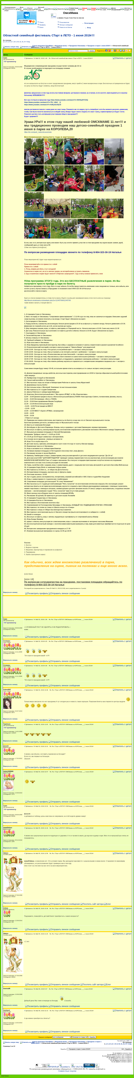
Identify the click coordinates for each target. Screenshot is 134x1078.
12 (22, 41)
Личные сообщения (66, 25)
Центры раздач (127, 8)
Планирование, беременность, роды (10, 9)
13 (25, 41)
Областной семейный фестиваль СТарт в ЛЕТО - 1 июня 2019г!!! (48, 35)
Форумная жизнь (61, 45)
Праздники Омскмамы (77, 45)
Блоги (41, 27)
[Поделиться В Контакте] (124, 50)
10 (18, 41)
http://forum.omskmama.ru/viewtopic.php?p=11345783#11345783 (47, 300)
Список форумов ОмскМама (42, 45)
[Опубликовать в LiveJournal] (112, 50)
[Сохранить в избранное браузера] (129, 50)
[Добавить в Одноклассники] (118, 50)
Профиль (43, 25)
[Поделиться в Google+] (109, 50)
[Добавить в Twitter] (121, 50)
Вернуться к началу (10, 592)
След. (28, 41)
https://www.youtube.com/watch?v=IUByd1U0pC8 (42, 105)
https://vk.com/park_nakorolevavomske (38, 132)
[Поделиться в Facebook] (106, 50)
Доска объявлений (115, 8)
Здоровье (61, 9)
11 (20, 41)
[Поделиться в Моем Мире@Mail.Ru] (115, 50)
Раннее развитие (30, 8)
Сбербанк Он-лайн (103, 8)
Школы (51, 9)
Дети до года (21, 9)
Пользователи (64, 22)
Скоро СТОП (93, 8)
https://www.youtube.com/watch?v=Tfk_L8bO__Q (42, 102)
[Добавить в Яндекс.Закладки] (126, 50)
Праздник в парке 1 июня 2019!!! (99, 45)
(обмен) (41, 10)
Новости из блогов (66, 27)
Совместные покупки (73, 8)
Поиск (42, 22)
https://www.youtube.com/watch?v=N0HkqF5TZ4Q (69, 100)
